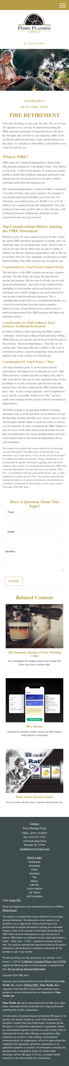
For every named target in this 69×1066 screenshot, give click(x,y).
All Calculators (35, 896)
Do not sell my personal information (27, 969)
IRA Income (34, 726)
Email (11, 531)
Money (34, 881)
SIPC (36, 985)
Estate (34, 869)
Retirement (34, 861)
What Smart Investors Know (34, 797)
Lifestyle (34, 884)
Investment (34, 865)
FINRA (28, 985)
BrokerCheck (10, 910)
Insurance (34, 873)
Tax (34, 877)
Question (10, 551)
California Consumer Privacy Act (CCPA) (44, 961)
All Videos (34, 892)
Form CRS (15, 900)
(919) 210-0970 (36, 43)
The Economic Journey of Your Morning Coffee (34, 654)
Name (11, 512)
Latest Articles (34, 888)
